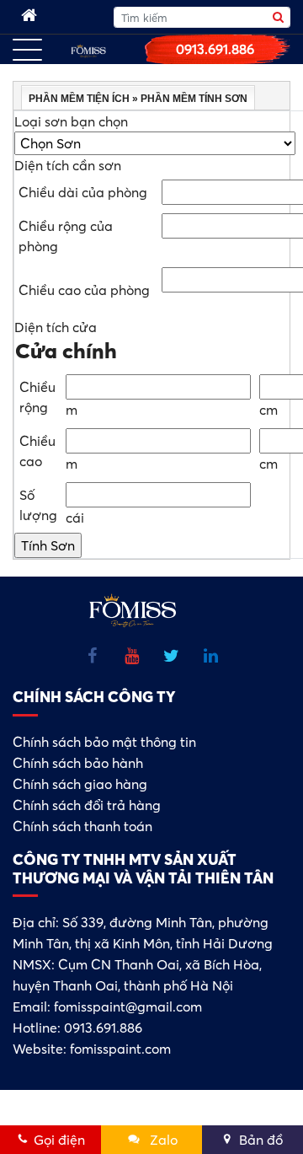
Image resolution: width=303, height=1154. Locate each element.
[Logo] (88, 49)
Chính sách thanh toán (82, 826)
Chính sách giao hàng (80, 784)
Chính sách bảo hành (78, 762)
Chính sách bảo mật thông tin (104, 741)
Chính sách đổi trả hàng (87, 805)
